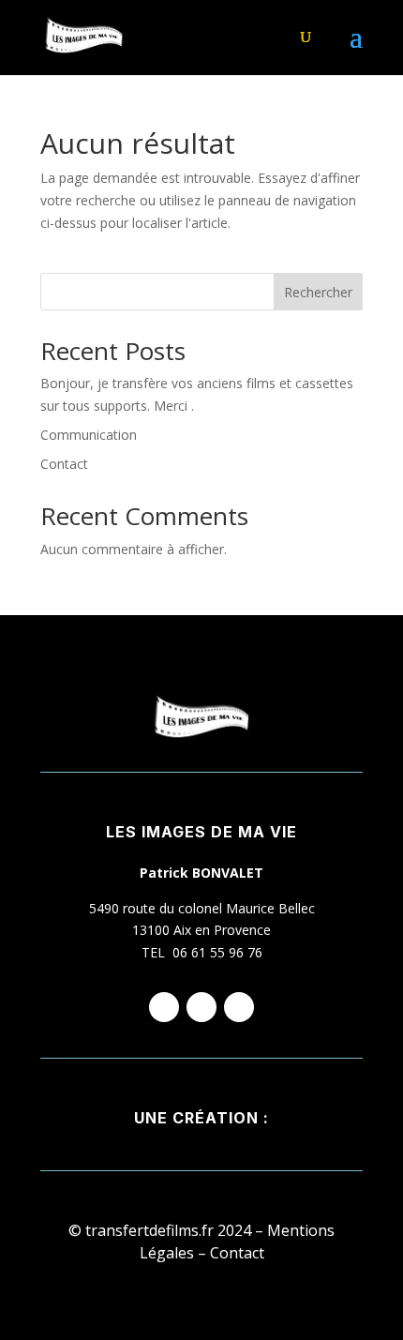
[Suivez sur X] (201, 1007)
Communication (88, 435)
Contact (64, 464)
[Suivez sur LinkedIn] (239, 1007)
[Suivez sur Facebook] (164, 1007)
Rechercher (318, 292)
